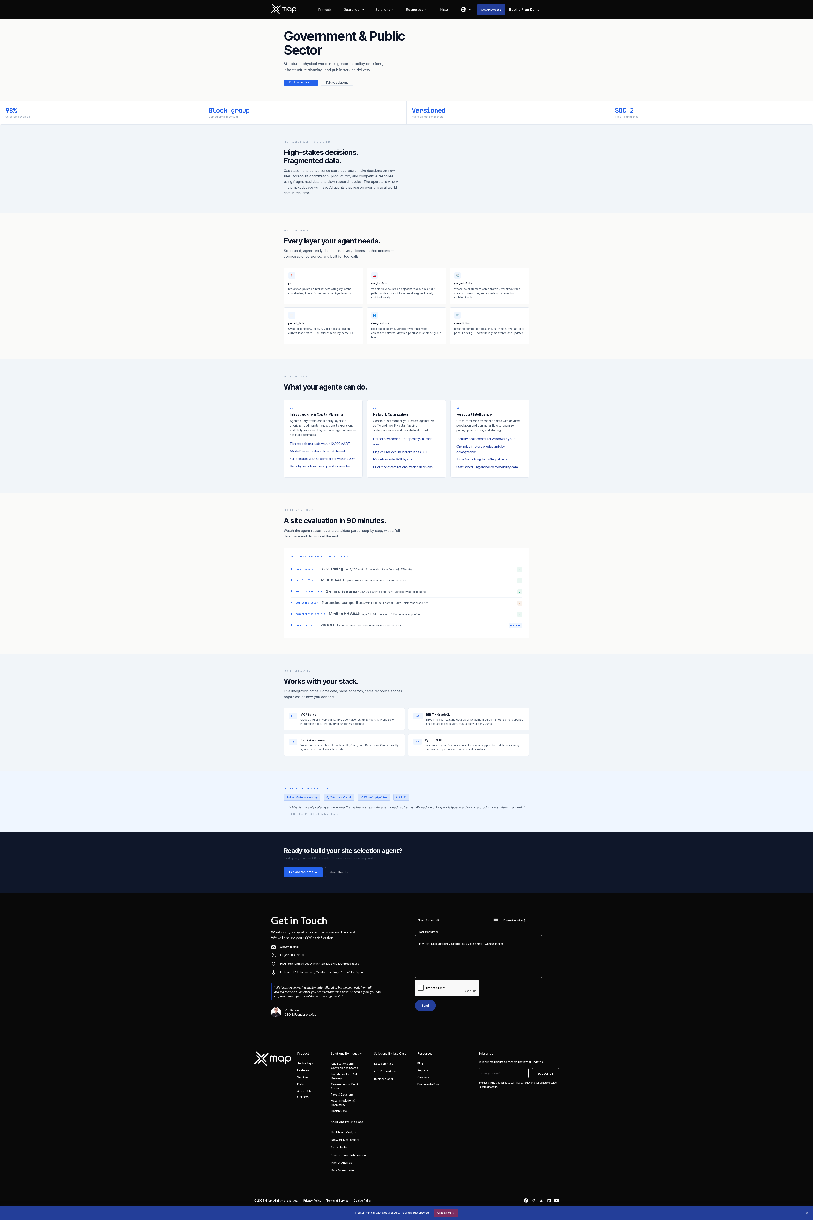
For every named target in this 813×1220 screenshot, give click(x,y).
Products (325, 9)
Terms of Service (337, 1200)
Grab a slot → (445, 1212)
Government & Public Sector (345, 1086)
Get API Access (491, 9)
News (444, 9)
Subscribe (545, 1073)
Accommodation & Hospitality (343, 1102)
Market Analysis (341, 1162)
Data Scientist (383, 1063)
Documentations (428, 1084)
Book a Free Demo (524, 9)
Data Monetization (343, 1170)
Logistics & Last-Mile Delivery (344, 1076)
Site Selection (340, 1147)
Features (303, 1070)
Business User (383, 1079)
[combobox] (497, 920)
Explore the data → (301, 82)
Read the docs (340, 872)
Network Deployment (345, 1139)
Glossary (423, 1077)
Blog (420, 1063)
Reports (422, 1070)
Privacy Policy (312, 1200)
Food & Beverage (342, 1094)
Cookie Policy (362, 1200)
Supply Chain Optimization (348, 1155)
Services (302, 1077)
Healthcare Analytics (344, 1132)
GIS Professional (385, 1071)
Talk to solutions (337, 82)
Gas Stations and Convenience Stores (344, 1066)
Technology (305, 1063)
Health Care (339, 1111)
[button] (354, 9)
